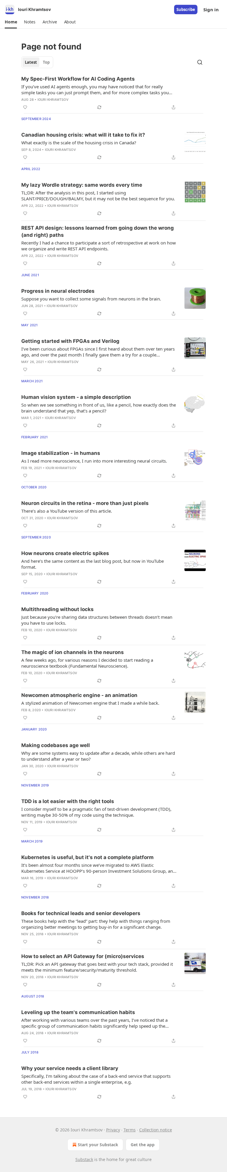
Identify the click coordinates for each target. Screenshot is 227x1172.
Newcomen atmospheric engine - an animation (79, 695)
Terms (130, 1130)
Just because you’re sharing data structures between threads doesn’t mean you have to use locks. (96, 620)
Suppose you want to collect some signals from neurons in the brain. (91, 299)
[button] (10, 21)
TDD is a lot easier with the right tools (67, 801)
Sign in (211, 9)
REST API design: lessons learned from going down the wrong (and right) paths (97, 231)
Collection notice (155, 1130)
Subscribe (185, 9)
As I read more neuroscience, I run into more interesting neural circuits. (94, 461)
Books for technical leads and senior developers (80, 913)
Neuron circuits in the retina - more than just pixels (85, 503)
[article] (113, 93)
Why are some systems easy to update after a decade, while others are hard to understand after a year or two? (98, 756)
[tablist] (37, 62)
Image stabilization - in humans (60, 453)
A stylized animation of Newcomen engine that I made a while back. (90, 703)
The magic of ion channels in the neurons (72, 652)
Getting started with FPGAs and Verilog (70, 341)
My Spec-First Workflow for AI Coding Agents (78, 79)
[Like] (25, 107)
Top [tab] (46, 62)
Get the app (143, 1144)
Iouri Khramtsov (53, 99)
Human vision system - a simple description (76, 397)
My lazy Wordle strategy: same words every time (81, 185)
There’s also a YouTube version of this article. (66, 511)
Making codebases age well (55, 745)
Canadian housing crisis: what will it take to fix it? (83, 135)
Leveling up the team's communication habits (78, 1012)
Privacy (113, 1130)
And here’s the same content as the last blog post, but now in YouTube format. (92, 564)
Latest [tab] (31, 62)
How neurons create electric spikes (65, 553)
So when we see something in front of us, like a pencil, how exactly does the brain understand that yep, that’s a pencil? (98, 408)
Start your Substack (98, 1144)
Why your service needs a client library (69, 1068)
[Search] (200, 62)
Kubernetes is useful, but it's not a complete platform (87, 857)
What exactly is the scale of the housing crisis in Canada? (78, 142)
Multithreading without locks (57, 609)
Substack (84, 1159)
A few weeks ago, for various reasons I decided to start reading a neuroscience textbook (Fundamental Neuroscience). (87, 663)
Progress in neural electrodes (58, 291)
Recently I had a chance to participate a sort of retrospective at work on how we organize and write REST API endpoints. (98, 246)
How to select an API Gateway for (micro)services (82, 956)
